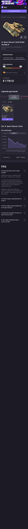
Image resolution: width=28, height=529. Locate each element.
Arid (17, 17)
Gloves (9, 17)
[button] (7, 119)
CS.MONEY (3, 17)
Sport (13, 17)
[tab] (5, 133)
